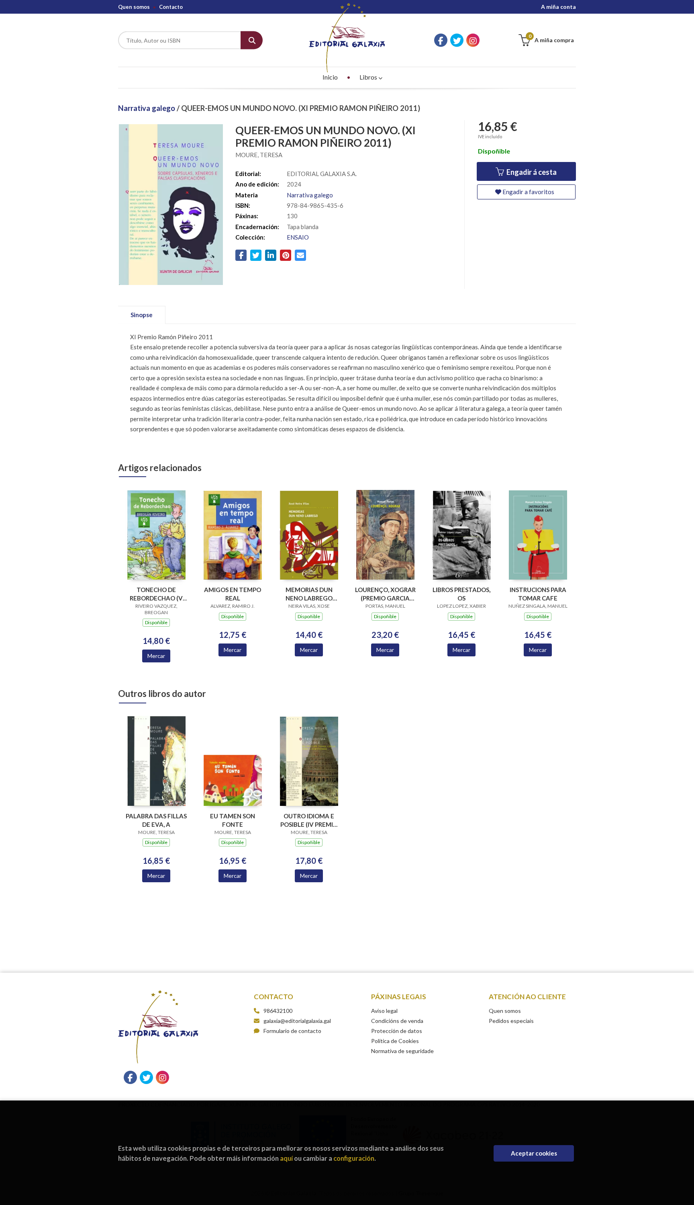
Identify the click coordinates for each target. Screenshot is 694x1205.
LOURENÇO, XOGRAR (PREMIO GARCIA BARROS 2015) (385, 594)
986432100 (277, 1010)
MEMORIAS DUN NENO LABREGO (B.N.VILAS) (309, 594)
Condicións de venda (397, 1020)
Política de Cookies (395, 1040)
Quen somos (134, 7)
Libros (368, 77)
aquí (286, 1158)
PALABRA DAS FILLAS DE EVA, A (156, 820)
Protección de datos (396, 1030)
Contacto (171, 7)
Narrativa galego (147, 108)
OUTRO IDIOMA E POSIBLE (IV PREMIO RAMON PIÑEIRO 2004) (309, 820)
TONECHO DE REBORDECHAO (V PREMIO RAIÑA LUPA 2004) (156, 594)
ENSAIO (298, 237)
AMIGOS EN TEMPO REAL (232, 594)
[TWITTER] (456, 40)
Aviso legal (384, 1010)
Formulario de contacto (292, 1030)
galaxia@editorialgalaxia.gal (297, 1020)
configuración (353, 1158)
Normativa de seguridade (402, 1050)
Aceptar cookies (534, 1153)
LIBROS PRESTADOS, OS (461, 594)
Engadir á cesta (531, 172)
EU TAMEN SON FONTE (232, 820)
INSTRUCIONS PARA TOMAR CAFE (538, 594)
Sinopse (142, 314)
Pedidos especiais (511, 1020)
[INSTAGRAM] (473, 40)
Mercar (156, 655)
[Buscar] (252, 40)
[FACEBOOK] (440, 40)
